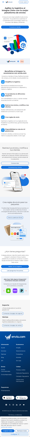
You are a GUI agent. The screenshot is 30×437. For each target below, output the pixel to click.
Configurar (14, 434)
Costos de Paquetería (22, 373)
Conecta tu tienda (14, 27)
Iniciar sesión (23, 2)
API (2, 360)
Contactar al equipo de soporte (12, 313)
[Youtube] (24, 405)
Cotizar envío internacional (20, 380)
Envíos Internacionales (5, 370)
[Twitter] (10, 405)
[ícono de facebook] (6, 405)
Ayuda (3, 347)
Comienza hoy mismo (15, 167)
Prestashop (19, 354)
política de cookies (6, 427)
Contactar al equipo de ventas (12, 325)
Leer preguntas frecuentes (15, 270)
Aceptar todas (7, 431)
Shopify (18, 347)
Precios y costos (20, 370)
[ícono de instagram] (13, 405)
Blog (2, 357)
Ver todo (18, 360)
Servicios (3, 351)
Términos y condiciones (15, 415)
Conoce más (15, 163)
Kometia (18, 357)
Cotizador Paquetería (22, 376)
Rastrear (3, 354)
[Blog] (20, 405)
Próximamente (5, 390)
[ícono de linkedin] (17, 405)
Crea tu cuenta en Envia (15, 217)
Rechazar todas (22, 431)
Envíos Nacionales (6, 374)
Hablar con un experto (15, 266)
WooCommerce (20, 351)
